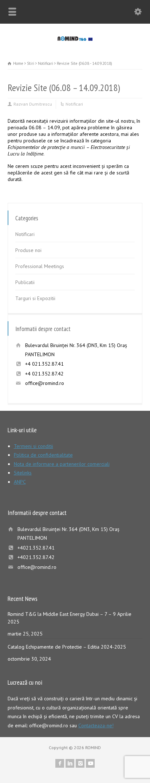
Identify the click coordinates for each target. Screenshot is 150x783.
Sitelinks (23, 472)
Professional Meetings (39, 266)
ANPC (20, 482)
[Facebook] (59, 763)
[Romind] (75, 39)
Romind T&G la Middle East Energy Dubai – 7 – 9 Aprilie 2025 (69, 618)
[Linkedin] (70, 763)
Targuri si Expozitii (35, 298)
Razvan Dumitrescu (32, 104)
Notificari (74, 104)
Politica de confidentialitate (43, 455)
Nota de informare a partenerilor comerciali (62, 464)
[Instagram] (80, 763)
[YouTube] (90, 763)
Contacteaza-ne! (96, 725)
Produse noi (28, 250)
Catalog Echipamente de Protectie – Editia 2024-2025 (67, 647)
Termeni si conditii (33, 446)
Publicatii (25, 282)
